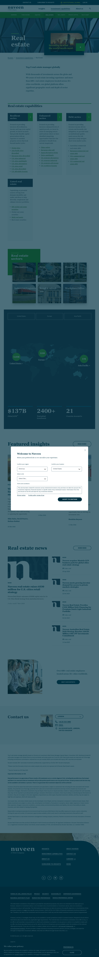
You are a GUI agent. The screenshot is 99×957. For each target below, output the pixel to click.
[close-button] (85, 450)
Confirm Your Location (57, 464)
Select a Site (20, 474)
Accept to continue (69, 499)
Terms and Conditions (23, 484)
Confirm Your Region (23, 464)
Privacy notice (21, 495)
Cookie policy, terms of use (36, 495)
